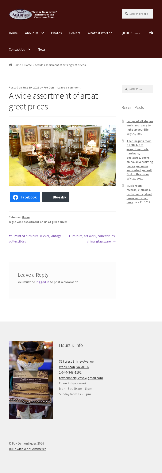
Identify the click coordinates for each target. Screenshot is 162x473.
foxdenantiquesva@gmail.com (81, 378)
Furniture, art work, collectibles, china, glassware (92, 238)
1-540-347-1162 (70, 372)
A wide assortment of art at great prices (41, 222)
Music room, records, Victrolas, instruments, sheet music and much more (139, 194)
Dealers (74, 33)
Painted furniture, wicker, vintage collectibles (35, 238)
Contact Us (17, 49)
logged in (42, 282)
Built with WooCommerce (27, 449)
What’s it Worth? (100, 33)
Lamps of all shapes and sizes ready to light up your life (140, 125)
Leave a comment (69, 87)
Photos (56, 33)
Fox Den (48, 87)
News (42, 49)
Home (13, 33)
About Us (31, 33)
